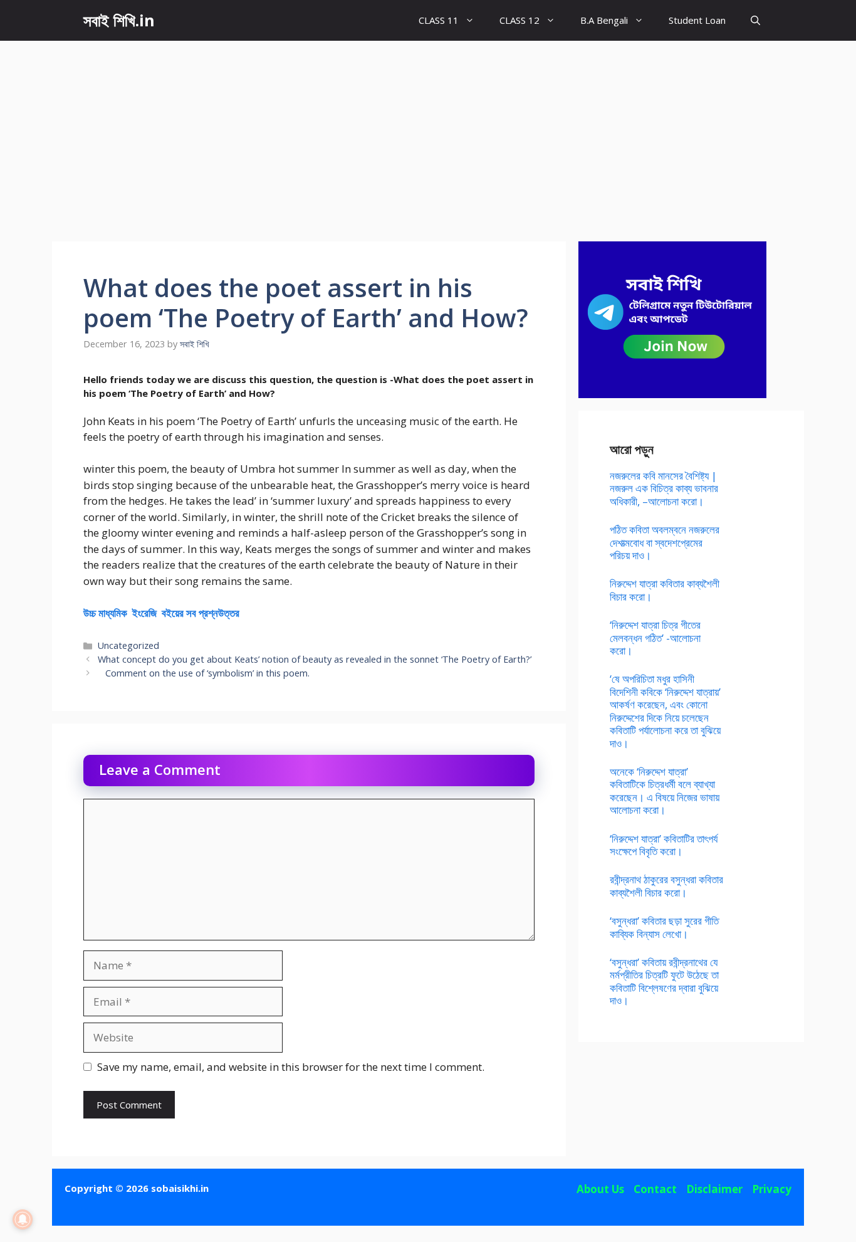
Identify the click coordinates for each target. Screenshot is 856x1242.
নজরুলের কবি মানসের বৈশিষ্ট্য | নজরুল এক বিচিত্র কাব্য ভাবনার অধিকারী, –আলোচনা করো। (664, 488)
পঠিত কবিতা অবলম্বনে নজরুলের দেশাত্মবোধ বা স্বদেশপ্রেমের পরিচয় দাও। (664, 542)
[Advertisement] (428, 135)
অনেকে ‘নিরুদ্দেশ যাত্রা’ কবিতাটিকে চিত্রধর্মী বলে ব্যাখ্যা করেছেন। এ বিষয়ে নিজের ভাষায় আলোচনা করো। (664, 790)
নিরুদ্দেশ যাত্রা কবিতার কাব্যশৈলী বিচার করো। (664, 589)
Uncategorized (128, 645)
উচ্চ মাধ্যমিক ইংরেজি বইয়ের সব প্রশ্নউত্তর (161, 613)
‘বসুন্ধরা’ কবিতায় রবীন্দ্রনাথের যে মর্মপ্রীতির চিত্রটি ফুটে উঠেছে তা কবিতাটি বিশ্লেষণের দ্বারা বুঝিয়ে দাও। (664, 981)
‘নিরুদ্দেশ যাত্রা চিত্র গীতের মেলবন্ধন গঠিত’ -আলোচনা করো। (655, 638)
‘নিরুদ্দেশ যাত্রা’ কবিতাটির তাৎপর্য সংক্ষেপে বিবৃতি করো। (664, 844)
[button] (755, 20)
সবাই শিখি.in (119, 20)
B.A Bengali (604, 20)
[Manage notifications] (23, 1219)
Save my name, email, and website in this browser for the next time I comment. (290, 1067)
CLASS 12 (519, 20)
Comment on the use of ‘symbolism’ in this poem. (204, 673)
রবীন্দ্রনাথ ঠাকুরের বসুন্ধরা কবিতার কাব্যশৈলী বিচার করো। (666, 885)
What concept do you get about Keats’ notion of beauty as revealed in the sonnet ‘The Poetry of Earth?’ (314, 659)
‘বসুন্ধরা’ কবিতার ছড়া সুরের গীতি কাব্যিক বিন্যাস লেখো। (664, 926)
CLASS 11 (439, 20)
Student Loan (697, 20)
